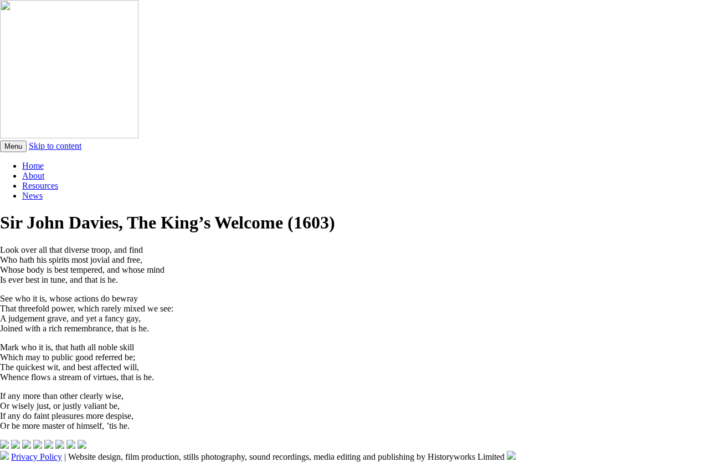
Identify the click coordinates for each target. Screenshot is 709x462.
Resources (40, 185)
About (33, 175)
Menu (13, 146)
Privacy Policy (36, 456)
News (32, 195)
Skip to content (55, 145)
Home (33, 165)
